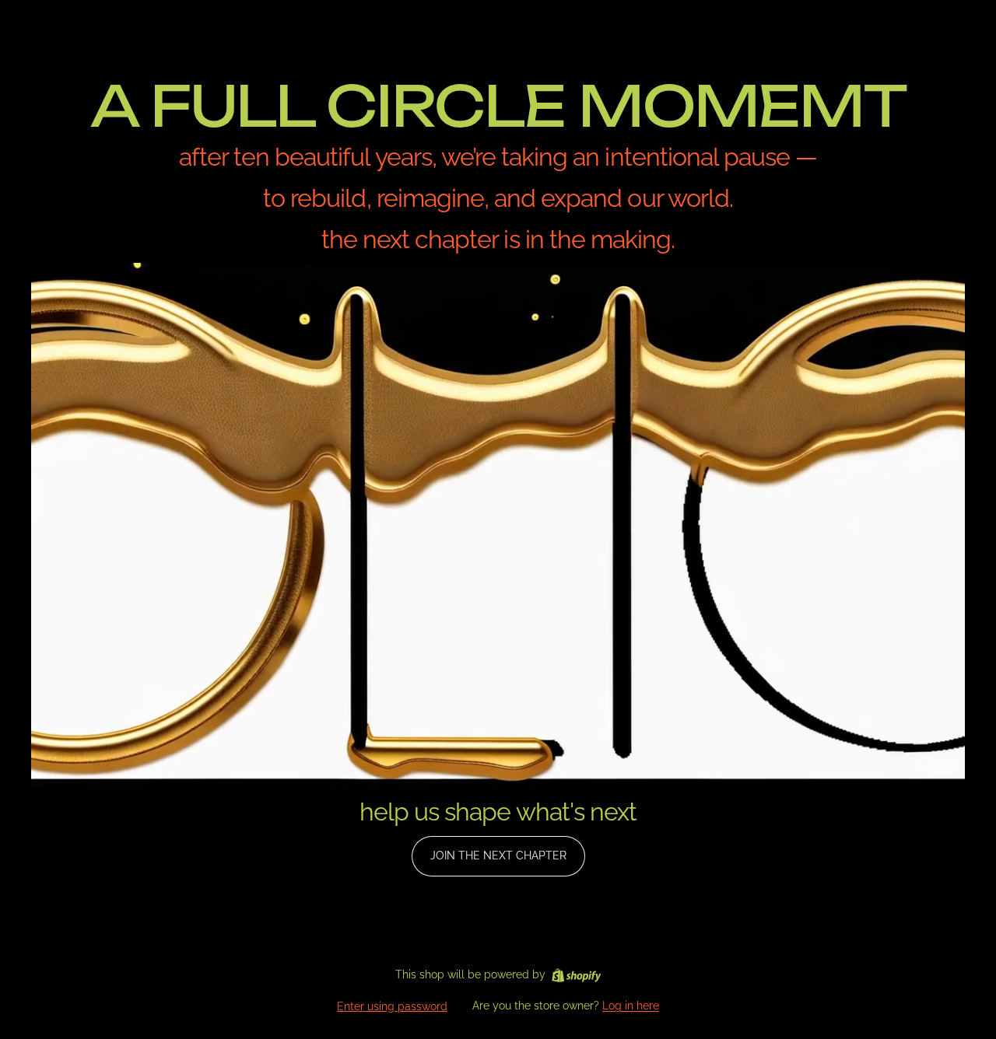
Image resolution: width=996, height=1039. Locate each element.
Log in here (630, 1005)
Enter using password (392, 1006)
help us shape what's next (498, 811)
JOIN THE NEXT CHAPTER (498, 855)
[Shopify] (576, 975)
